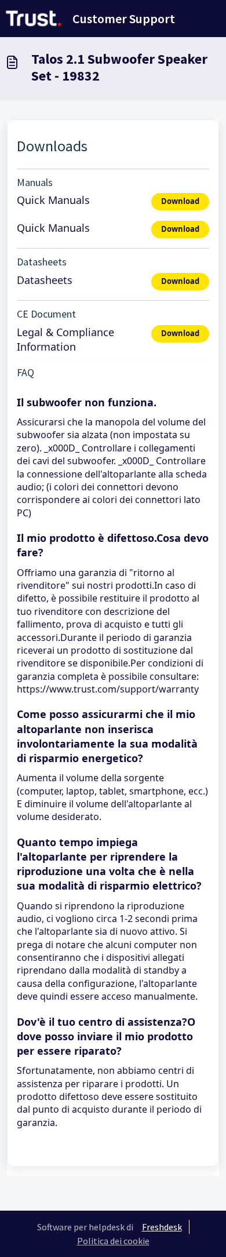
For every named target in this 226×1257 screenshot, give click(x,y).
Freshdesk (162, 1227)
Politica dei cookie (113, 1241)
